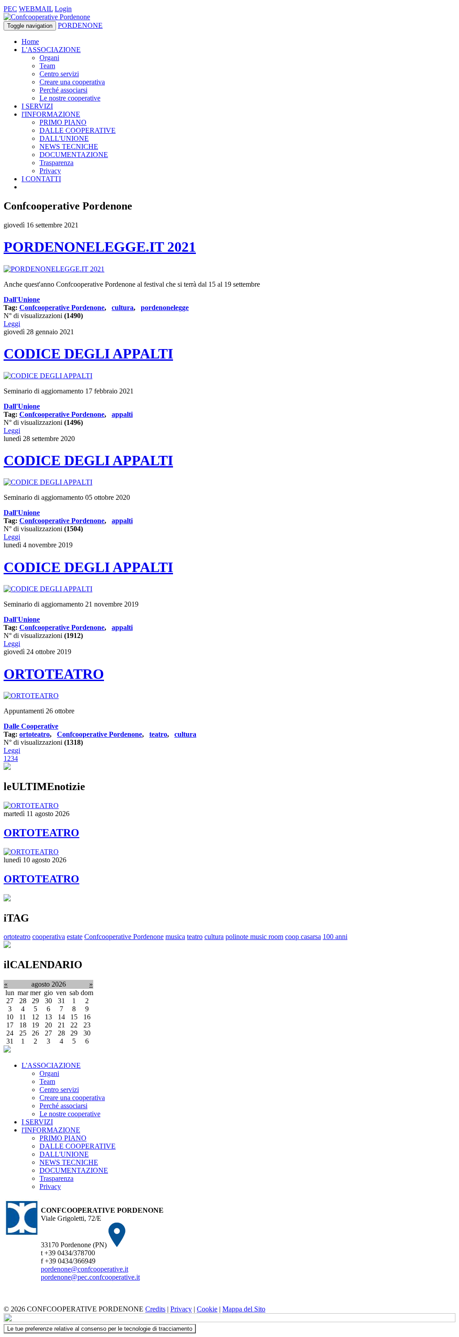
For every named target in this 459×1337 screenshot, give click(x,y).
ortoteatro (34, 734)
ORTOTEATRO (54, 674)
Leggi (12, 324)
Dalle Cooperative (31, 726)
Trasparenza (56, 162)
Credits (155, 1309)
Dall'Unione (22, 299)
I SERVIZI (37, 106)
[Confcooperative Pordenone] (47, 17)
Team (47, 66)
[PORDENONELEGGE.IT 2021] (54, 269)
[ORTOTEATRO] (31, 695)
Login (63, 9)
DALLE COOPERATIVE (77, 130)
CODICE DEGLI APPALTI (88, 353)
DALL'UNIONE (64, 138)
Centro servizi (59, 74)
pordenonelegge (165, 307)
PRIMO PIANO (63, 122)
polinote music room (254, 936)
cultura (123, 307)
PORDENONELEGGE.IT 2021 (100, 247)
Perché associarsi (63, 90)
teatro (158, 734)
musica (175, 936)
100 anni (335, 936)
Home (30, 41)
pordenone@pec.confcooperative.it (90, 1277)
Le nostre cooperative (69, 98)
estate (74, 936)
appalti (122, 414)
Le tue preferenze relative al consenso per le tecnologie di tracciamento (99, 1328)
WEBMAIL (36, 9)
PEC (10, 9)
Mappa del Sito (243, 1309)
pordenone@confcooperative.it (84, 1269)
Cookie (207, 1309)
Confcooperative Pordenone (61, 307)
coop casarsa (303, 936)
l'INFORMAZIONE (51, 114)
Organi (49, 57)
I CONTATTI (41, 179)
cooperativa (48, 936)
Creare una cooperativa (72, 82)
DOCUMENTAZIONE (73, 154)
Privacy (50, 171)
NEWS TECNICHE (68, 146)
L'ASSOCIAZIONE (51, 49)
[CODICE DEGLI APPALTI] (48, 376)
